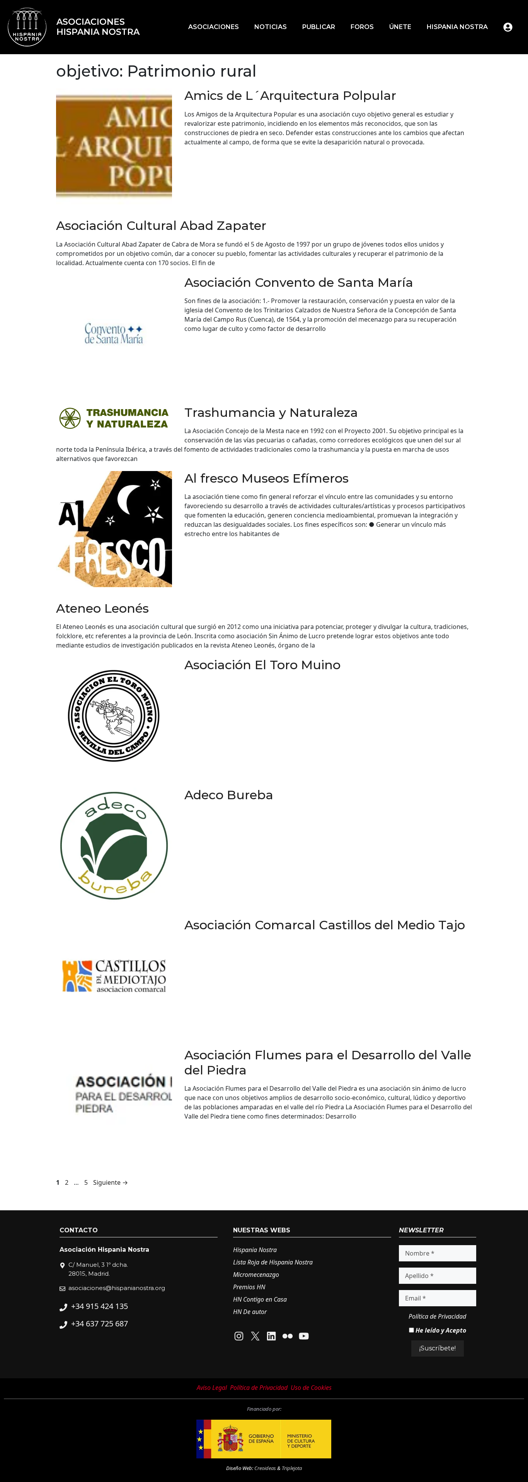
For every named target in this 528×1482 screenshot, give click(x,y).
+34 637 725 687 (99, 1323)
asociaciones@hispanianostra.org (116, 1288)
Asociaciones (213, 27)
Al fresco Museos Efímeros (266, 478)
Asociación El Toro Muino (262, 664)
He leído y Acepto (440, 1330)
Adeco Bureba (228, 794)
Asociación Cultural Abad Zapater (161, 225)
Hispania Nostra (457, 27)
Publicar (318, 27)
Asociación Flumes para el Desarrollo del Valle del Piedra (327, 1062)
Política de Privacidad (437, 1316)
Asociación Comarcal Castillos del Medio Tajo (324, 924)
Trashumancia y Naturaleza (271, 412)
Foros (362, 27)
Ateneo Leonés (102, 608)
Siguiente (110, 1182)
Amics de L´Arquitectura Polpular (290, 95)
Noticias (270, 27)
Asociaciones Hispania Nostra (98, 27)
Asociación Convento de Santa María (298, 282)
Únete (400, 27)
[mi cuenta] (508, 27)
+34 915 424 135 (99, 1306)
